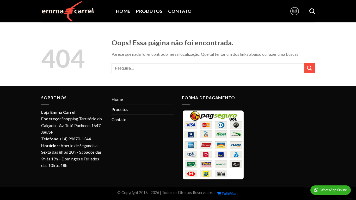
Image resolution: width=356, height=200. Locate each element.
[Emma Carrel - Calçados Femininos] (74, 11)
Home (123, 11)
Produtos (149, 11)
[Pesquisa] (312, 11)
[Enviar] (309, 68)
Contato (180, 11)
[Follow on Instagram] (294, 11)
